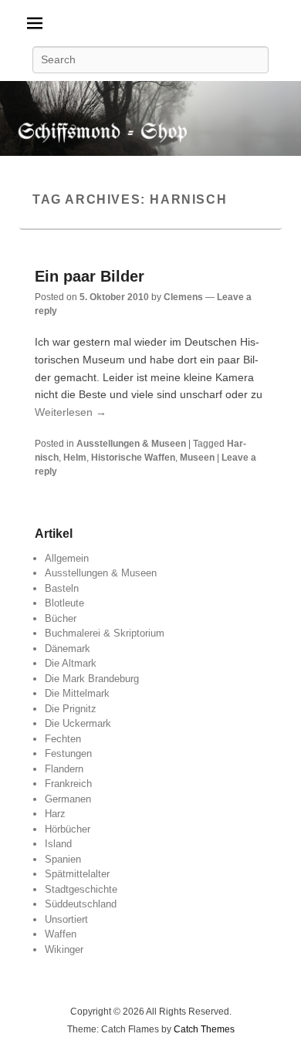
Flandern (64, 769)
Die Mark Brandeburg (92, 678)
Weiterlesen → (71, 412)
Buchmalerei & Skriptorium (104, 633)
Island (58, 844)
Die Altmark (70, 663)
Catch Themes (204, 1029)
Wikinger (64, 949)
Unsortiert (66, 919)
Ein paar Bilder (89, 276)
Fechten (63, 739)
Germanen (68, 799)
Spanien (63, 859)
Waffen (60, 934)
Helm (74, 457)
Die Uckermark (78, 723)
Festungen (68, 753)
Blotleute (64, 603)
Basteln (62, 588)
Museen (197, 457)
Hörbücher (67, 829)
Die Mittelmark (77, 693)
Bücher (60, 618)
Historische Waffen (133, 457)
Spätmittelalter (77, 874)
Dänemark (67, 648)
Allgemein (67, 558)
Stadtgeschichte (81, 889)
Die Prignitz (70, 708)
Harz (55, 813)
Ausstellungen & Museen (131, 443)
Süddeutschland (81, 904)
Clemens (183, 297)
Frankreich (68, 783)
